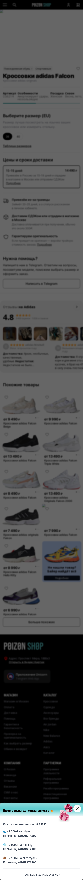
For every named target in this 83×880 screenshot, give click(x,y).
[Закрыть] (77, 808)
